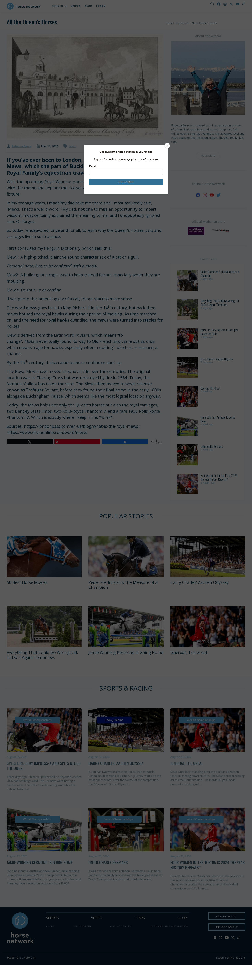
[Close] (167, 145)
